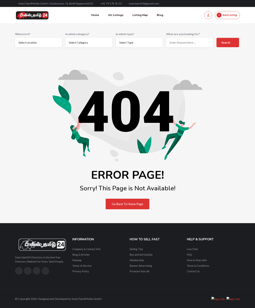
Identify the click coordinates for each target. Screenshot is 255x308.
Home (95, 15)
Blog (160, 15)
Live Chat (192, 249)
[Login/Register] (208, 15)
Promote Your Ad (139, 271)
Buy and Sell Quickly (141, 254)
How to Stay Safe (197, 260)
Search (226, 42)
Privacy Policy (80, 271)
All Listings (116, 15)
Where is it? (22, 34)
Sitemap (77, 260)
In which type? (125, 34)
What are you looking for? (183, 34)
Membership (137, 260)
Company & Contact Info (86, 249)
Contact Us (193, 271)
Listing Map (140, 15)
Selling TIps (136, 249)
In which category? (77, 34)
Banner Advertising (141, 265)
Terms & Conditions (198, 265)
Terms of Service (81, 265)
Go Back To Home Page (127, 204)
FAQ (189, 254)
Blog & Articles (81, 254)
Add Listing (229, 14)
